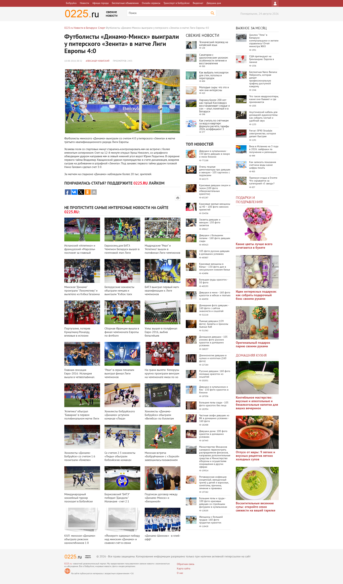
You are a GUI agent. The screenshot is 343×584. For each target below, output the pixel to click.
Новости (84, 3)
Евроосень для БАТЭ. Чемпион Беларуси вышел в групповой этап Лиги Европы (122, 251)
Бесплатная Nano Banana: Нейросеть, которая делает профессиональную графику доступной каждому (263, 79)
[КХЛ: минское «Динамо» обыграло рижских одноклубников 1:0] (82, 519)
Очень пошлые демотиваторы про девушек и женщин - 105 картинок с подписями (214, 171)
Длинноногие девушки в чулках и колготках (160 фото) (213, 358)
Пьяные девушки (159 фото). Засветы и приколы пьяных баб (213, 324)
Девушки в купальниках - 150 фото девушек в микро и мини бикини (214, 154)
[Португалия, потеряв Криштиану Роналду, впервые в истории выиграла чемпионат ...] (82, 312)
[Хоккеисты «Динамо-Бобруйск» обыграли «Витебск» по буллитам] (162, 395)
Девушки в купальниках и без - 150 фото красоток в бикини (213, 390)
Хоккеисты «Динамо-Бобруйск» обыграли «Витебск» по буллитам (159, 415)
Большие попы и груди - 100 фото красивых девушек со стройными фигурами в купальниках (213, 503)
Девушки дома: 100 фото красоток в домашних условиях (213, 434)
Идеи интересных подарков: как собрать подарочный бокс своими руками (256, 295)
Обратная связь (185, 564)
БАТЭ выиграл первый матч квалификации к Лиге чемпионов (162, 290)
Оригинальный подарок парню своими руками (253, 345)
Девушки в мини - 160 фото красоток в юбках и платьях (214, 294)
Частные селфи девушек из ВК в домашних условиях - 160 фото (214, 418)
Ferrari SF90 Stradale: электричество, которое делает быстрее (262, 133)
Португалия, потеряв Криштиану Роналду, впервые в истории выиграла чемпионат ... (78, 334)
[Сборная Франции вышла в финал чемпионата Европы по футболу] (122, 312)
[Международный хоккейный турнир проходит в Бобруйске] (82, 478)
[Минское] (82, 271)
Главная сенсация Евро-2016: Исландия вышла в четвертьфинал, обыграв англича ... (79, 375)
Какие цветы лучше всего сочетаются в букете (254, 246)
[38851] (257, 377)
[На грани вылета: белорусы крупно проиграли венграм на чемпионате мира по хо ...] (162, 354)
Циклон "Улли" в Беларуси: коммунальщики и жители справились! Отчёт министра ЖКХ (264, 41)
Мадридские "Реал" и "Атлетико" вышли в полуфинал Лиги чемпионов (162, 249)
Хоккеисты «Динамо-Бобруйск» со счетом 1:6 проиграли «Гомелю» (79, 456)
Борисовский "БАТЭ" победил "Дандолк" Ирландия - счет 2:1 (117, 498)
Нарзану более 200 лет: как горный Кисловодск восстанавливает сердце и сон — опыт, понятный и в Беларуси (214, 106)
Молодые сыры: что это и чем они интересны (214, 89)
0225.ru (68, 564)
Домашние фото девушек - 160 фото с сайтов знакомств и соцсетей (214, 308)
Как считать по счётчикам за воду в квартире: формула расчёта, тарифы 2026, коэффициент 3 (214, 125)
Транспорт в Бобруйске (176, 3)
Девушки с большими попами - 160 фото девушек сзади (214, 238)
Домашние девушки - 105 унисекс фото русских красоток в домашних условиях (213, 341)
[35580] (257, 224)
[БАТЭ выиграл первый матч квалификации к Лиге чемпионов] (162, 271)
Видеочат (198, 3)
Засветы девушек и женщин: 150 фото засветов (209, 222)
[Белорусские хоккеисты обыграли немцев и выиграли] (122, 271)
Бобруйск (71, 3)
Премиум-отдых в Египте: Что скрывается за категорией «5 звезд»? (263, 181)
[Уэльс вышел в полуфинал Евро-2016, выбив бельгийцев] (162, 312)
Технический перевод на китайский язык (213, 44)
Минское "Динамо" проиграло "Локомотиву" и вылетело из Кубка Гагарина (82, 290)
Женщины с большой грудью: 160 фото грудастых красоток (211, 520)
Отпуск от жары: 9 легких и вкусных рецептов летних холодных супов (255, 456)
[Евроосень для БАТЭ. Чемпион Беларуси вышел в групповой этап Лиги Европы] (122, 229)
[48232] (257, 271)
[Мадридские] (162, 229)
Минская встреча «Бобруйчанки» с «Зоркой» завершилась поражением (162, 456)
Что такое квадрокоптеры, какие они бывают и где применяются (264, 99)
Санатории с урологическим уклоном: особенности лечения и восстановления (213, 59)
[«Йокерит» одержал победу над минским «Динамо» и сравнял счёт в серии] (122, 519)
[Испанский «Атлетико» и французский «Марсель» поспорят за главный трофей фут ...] (82, 229)
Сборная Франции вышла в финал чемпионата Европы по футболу (122, 332)
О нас (180, 573)
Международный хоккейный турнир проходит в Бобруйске (78, 498)
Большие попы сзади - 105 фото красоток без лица (213, 404)
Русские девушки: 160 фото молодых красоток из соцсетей (214, 374)
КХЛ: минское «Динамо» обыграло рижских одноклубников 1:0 (79, 539)
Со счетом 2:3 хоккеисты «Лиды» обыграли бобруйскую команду (120, 456)
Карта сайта (183, 568)
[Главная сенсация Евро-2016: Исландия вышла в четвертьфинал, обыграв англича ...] (82, 354)
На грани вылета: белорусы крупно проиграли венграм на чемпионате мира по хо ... (162, 375)
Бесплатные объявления (125, 3)
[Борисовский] (122, 478)
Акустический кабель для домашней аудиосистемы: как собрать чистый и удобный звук (263, 116)
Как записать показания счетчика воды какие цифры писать (262, 165)
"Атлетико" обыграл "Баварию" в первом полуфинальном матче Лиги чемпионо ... (81, 417)
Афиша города (100, 3)
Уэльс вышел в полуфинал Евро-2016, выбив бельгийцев (161, 332)
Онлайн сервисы (151, 3)
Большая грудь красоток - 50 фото (213, 281)
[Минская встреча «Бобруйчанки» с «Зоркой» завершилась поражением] (162, 437)
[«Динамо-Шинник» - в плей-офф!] (162, 519)
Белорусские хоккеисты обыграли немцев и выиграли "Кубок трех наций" (119, 292)
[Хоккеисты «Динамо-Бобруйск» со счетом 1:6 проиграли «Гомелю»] (82, 437)
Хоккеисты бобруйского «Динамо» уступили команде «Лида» (120, 415)
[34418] (257, 322)
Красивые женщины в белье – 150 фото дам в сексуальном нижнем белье (214, 267)
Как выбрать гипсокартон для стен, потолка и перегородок (213, 75)
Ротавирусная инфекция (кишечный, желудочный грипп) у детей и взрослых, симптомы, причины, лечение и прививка (214, 483)
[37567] (257, 432)
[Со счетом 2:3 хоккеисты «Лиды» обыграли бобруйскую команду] (122, 437)
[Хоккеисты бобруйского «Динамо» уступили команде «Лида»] (122, 395)
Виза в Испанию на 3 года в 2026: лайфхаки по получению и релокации (263, 149)
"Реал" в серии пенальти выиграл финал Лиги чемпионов (119, 373)
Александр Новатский (97, 61)
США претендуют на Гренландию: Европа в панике (261, 59)
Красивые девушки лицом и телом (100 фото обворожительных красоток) (214, 190)
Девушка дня (214, 3)
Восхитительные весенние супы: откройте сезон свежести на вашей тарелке (255, 507)
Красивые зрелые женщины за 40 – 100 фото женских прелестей (214, 207)
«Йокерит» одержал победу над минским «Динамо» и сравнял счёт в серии (122, 539)
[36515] (257, 483)
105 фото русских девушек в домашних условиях (214, 253)
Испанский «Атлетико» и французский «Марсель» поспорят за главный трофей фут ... (79, 251)
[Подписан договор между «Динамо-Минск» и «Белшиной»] (162, 478)
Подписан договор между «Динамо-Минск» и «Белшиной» (161, 498)
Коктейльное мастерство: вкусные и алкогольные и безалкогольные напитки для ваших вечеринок (257, 403)
